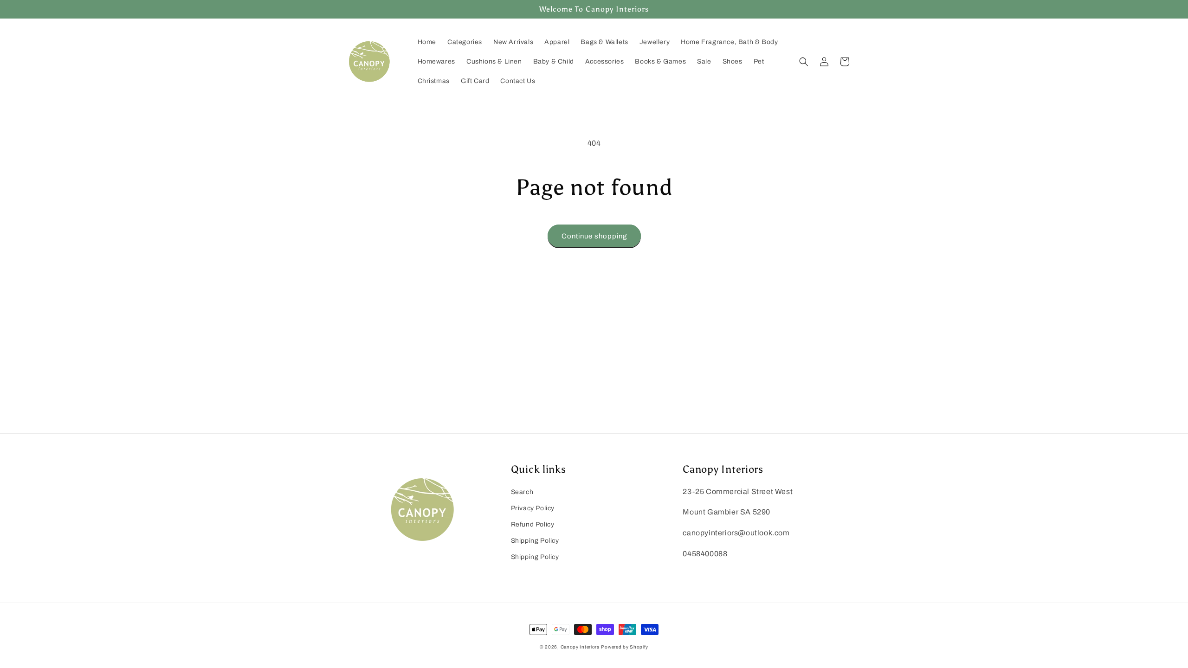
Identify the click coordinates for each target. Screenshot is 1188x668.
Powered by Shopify (624, 646)
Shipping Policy (535, 540)
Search (522, 491)
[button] (804, 61)
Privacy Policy (533, 508)
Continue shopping (594, 236)
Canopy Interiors (580, 646)
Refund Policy (533, 524)
